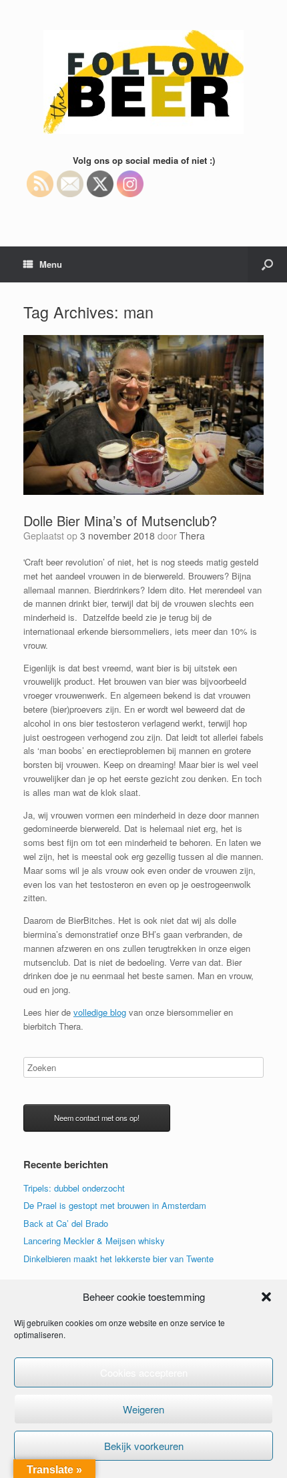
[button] (266, 1296)
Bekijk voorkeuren (144, 1446)
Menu (50, 264)
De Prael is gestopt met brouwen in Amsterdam (114, 1205)
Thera (192, 535)
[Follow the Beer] (143, 82)
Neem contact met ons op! (96, 1117)
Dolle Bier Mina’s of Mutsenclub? (120, 520)
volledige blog (99, 1012)
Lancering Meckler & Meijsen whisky (94, 1240)
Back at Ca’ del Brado (65, 1223)
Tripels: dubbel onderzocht (74, 1188)
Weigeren (143, 1409)
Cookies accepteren (144, 1372)
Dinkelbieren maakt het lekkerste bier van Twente (118, 1258)
